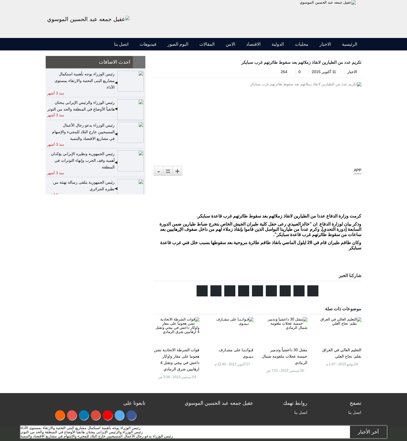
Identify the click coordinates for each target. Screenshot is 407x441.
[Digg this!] (257, 290)
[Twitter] (119, 415)
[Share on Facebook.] (299, 290)
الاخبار (325, 44)
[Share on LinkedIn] (243, 290)
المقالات (207, 44)
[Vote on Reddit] (285, 290)
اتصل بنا (121, 44)
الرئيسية (349, 44)
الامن (230, 44)
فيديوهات (148, 44)
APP (357, 170)
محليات (301, 44)
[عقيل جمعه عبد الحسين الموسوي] (328, 2)
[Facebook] (131, 415)
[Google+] (96, 415)
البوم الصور (178, 44)
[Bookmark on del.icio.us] (229, 290)
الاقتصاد (253, 44)
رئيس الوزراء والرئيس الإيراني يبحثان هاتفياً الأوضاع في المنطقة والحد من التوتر (81, 432)
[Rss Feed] (60, 415)
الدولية (278, 44)
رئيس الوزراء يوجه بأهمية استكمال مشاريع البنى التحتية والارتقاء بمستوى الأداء (80, 428)
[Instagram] (72, 415)
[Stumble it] (271, 290)
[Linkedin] (84, 415)
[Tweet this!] (312, 290)
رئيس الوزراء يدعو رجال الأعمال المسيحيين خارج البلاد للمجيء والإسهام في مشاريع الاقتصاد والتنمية (96, 436)
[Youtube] (107, 415)
